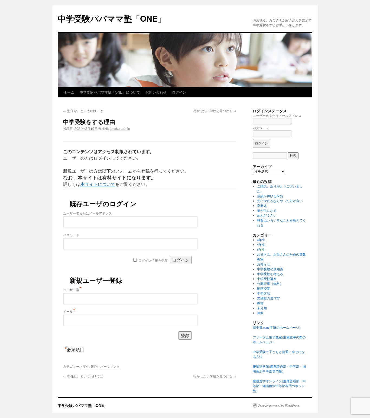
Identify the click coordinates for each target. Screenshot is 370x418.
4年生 (85, 366)
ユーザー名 (72, 289)
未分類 (262, 308)
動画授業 (263, 288)
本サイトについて (97, 184)
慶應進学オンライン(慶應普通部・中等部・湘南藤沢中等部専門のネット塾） (279, 386)
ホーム (69, 92)
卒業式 (262, 205)
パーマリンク (110, 366)
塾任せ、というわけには (83, 110)
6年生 (261, 249)
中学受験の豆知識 (270, 269)
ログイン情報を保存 (153, 260)
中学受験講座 (267, 279)
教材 (260, 303)
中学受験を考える (270, 274)
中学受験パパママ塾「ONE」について (110, 92)
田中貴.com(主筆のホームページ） (277, 327)
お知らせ (263, 264)
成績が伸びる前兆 (270, 196)
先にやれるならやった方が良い (280, 201)
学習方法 (263, 293)
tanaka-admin (120, 128)
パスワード (71, 234)
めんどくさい (267, 215)
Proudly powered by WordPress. (279, 405)
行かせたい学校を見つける (214, 110)
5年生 (95, 366)
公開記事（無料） (270, 283)
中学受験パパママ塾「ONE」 (112, 18)
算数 (260, 313)
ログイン (179, 92)
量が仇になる (267, 210)
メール (69, 311)
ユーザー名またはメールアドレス (87, 213)
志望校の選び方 (268, 298)
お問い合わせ (156, 92)
